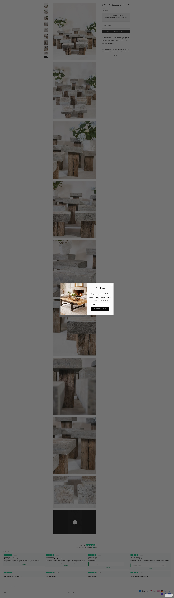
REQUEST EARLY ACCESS (100, 308)
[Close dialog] (112, 285)
